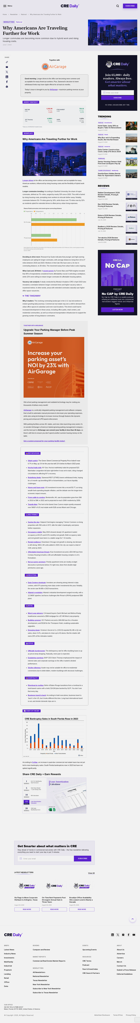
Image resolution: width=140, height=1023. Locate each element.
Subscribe (98, 31)
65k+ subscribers (45, 21)
